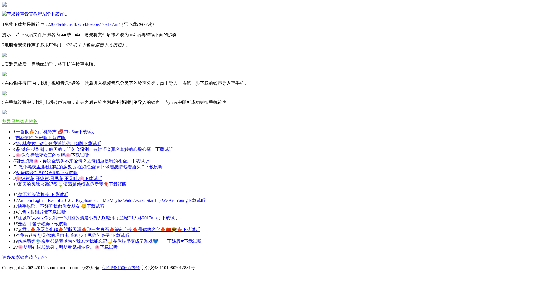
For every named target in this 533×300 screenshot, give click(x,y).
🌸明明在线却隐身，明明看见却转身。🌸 (59, 247)
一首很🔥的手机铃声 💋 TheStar (47, 131)
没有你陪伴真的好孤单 (38, 172)
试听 (91, 131)
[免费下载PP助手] (4, 55)
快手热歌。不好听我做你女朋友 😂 (52, 206)
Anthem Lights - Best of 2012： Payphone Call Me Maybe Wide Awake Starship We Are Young (103, 200)
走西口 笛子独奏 (34, 223)
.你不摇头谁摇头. (34, 194)
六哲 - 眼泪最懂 (33, 212)
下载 (82, 131)
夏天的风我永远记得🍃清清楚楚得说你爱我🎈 (63, 184)
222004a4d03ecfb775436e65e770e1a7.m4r (84, 24)
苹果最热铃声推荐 (20, 121)
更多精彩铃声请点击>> (24, 257)
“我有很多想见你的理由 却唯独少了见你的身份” (65, 235)
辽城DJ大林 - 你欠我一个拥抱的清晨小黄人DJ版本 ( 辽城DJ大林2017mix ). (89, 218)
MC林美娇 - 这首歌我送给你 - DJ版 (50, 143)
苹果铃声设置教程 (24, 14)
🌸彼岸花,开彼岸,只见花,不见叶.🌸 (50, 178)
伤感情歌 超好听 (32, 137)
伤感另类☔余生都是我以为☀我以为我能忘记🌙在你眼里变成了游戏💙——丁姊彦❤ (101, 241)
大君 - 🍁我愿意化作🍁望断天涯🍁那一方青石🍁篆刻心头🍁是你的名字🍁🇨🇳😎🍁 (100, 229)
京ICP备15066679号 (121, 267)
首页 (63, 14)
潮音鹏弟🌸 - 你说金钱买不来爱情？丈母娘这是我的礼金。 (73, 161)
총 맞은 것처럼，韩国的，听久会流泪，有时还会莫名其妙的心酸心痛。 (85, 149)
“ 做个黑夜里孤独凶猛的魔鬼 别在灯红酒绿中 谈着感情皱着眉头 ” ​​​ (80, 166)
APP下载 (50, 14)
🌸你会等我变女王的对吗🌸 (43, 155)
